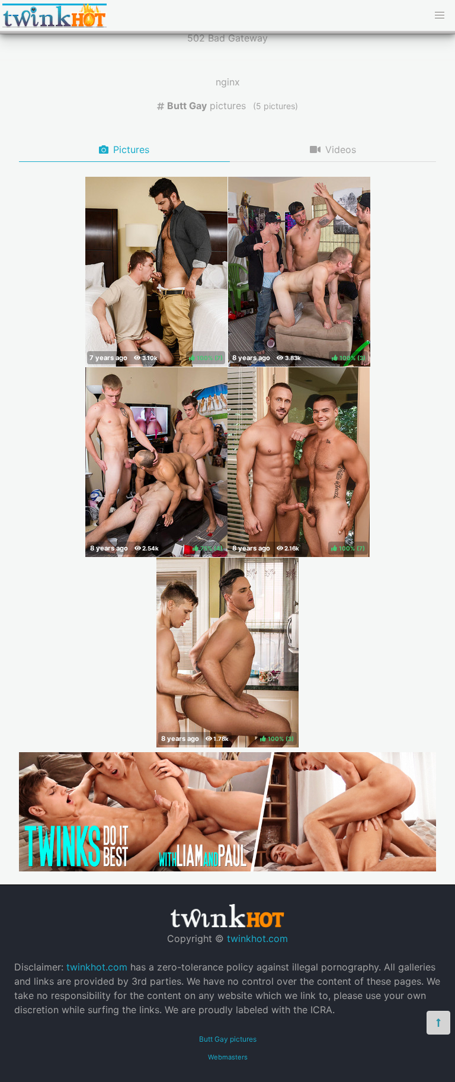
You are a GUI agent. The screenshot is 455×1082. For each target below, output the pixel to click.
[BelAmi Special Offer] (227, 868)
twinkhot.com (257, 938)
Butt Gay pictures (228, 1039)
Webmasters (228, 1057)
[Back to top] (438, 1023)
